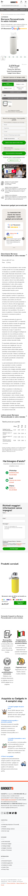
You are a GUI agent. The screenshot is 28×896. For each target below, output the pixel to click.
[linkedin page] (5, 813)
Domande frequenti (6, 861)
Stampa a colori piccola (20, 88)
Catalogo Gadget (6, 846)
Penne (2, 9)
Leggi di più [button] (9, 243)
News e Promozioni (7, 850)
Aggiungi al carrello (14, 160)
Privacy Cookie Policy (11, 883)
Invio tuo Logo (5, 831)
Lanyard (15, 9)
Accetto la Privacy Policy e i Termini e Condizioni (12, 542)
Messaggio (6, 524)
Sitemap (18, 883)
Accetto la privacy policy (8, 147)
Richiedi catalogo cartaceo (8, 829)
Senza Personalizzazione (8, 84)
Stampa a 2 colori (8, 88)
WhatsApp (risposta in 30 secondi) (10, 824)
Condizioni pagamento (7, 863)
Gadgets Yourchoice (7, 848)
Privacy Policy (17, 149)
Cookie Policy (5, 867)
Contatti (4, 826)
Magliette (22, 9)
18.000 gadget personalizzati (8, 800)
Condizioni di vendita (7, 865)
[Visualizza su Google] (8, 234)
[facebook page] (2, 813)
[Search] (25, 6)
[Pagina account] (21, 2)
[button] (5, 238)
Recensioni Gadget (6, 843)
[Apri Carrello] (25, 2)
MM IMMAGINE (6, 841)
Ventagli (8, 9)
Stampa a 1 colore (20, 84)
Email (4, 518)
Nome (4, 512)
